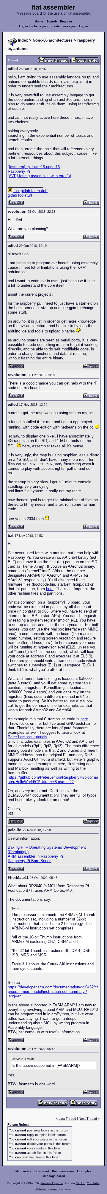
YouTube (93, 1183)
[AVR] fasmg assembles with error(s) (39, 176)
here (50, 589)
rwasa (68, 1189)
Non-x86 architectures (53, 40)
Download (41, 1171)
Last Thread (67, 1118)
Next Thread (88, 1118)
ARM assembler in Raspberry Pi (35, 856)
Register (66, 21)
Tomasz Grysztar (52, 1183)
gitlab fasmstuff (34, 191)
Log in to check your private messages (47, 26)
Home (39, 21)
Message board (54, 1176)
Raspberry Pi (19, 171)
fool (16, 191)
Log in (83, 26)
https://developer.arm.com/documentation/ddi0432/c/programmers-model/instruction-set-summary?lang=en (53, 991)
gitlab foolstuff (20, 195)
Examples (84, 1171)
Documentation (63, 1171)
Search (51, 21)
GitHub (80, 1183)
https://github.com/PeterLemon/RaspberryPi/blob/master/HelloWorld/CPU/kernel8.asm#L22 (53, 779)
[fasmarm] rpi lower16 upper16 (34, 167)
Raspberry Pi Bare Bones (29, 861)
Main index (23, 1171)
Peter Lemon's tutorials (27, 737)
